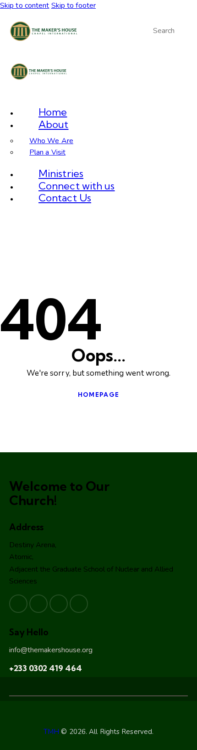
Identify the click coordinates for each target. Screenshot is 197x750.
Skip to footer (73, 5)
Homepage (98, 394)
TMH (51, 731)
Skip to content (24, 5)
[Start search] (148, 31)
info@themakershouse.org (51, 650)
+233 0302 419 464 (45, 668)
